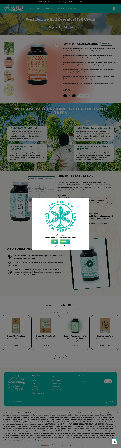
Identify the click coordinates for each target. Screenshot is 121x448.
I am (54, 241)
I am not (64, 241)
